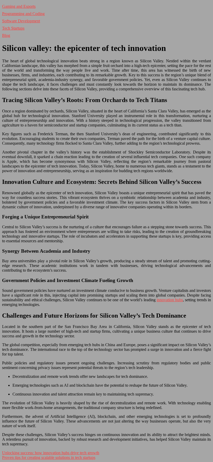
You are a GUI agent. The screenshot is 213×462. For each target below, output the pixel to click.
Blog (6, 35)
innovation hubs (170, 300)
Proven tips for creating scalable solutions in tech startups (48, 457)
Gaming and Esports (19, 6)
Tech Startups (13, 28)
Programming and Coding (23, 13)
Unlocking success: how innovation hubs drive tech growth (50, 453)
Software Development (21, 21)
